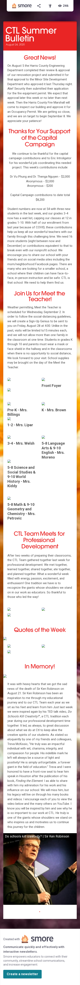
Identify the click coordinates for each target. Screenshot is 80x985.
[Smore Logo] (22, 5)
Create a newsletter (22, 974)
